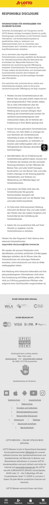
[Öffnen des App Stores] (15, 393)
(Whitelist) (29, 452)
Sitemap (36, 419)
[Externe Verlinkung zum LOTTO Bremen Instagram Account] (42, 393)
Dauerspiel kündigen (27, 423)
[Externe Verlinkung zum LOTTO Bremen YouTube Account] (33, 393)
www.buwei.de (11, 359)
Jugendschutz (35, 400)
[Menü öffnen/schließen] (6, 501)
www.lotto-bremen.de (25, 467)
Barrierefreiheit (27, 427)
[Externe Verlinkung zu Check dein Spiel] (24, 370)
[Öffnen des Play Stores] (24, 393)
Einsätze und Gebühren (27, 408)
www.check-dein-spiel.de (32, 359)
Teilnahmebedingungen (27, 411)
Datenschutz (27, 404)
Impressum (19, 419)
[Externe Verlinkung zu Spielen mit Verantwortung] (24, 342)
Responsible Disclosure (27, 415)
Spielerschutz (14, 400)
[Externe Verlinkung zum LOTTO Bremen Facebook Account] (6, 393)
